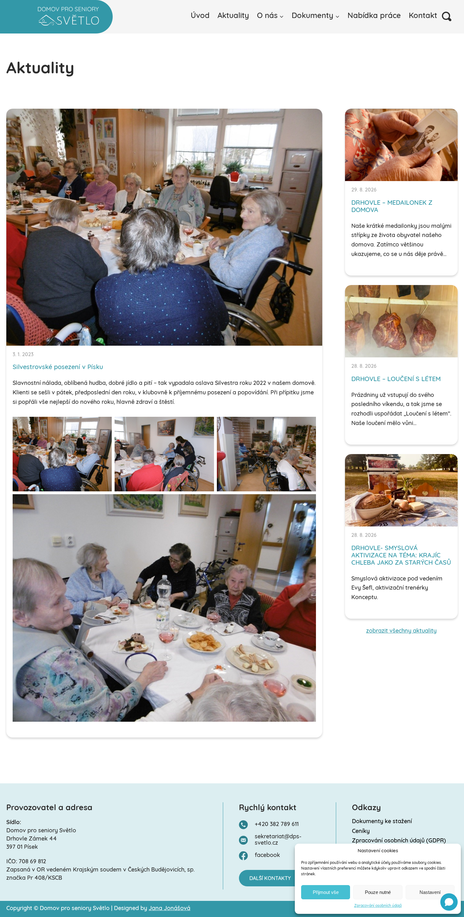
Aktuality (233, 16)
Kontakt (423, 16)
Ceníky (361, 832)
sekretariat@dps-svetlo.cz (278, 840)
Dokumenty (312, 16)
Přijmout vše (326, 892)
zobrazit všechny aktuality (401, 631)
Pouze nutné (378, 892)
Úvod (200, 16)
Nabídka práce (374, 16)
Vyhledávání (446, 16)
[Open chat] (449, 902)
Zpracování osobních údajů (378, 906)
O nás (267, 16)
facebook (267, 856)
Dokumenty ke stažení (382, 822)
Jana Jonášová (169, 909)
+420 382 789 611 (277, 825)
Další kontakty (270, 878)
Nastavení (430, 892)
